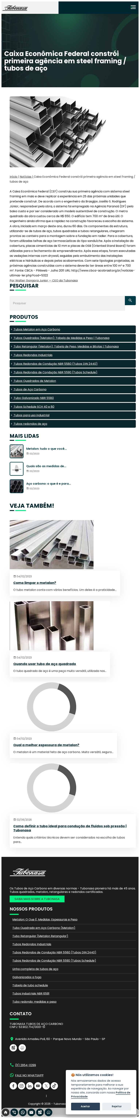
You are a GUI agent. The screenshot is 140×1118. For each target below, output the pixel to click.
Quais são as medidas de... (46, 466)
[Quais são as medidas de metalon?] (16, 468)
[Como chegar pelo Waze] (22, 1047)
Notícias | (27, 177)
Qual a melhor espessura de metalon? (46, 745)
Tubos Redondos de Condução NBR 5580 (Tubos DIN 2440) (54, 952)
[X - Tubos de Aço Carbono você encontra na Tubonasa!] (46, 1085)
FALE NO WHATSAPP (29, 1075)
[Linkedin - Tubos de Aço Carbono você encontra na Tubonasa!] (29, 1085)
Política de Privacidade (29, 1096)
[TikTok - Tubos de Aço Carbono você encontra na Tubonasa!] (54, 1085)
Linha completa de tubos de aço (35, 969)
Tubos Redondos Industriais (31, 944)
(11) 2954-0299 (25, 1065)
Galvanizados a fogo (26, 977)
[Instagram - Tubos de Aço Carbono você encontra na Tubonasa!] (21, 1085)
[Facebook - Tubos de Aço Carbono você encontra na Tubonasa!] (13, 1085)
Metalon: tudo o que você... (46, 449)
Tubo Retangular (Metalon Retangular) (40, 936)
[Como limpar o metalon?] (65, 545)
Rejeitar (117, 1106)
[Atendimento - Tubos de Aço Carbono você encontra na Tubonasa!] (31, 1112)
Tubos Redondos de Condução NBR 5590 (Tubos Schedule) (54, 961)
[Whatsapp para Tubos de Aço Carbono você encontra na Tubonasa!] (23, 1112)
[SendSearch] (130, 300)
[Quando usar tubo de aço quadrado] (60, 626)
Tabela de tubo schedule (30, 985)
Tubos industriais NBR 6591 (30, 993)
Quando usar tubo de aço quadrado (44, 664)
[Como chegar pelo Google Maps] (13, 1047)
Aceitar (85, 1106)
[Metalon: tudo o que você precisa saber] (16, 451)
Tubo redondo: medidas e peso (34, 1002)
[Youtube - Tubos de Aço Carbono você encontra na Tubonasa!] (38, 1085)
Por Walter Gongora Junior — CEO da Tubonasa (44, 280)
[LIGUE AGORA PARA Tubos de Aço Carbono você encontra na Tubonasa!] (14, 1112)
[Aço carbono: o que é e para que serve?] (16, 486)
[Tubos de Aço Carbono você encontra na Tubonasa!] (15, 8)
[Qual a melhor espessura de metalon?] (63, 707)
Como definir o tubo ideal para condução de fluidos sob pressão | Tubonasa (70, 828)
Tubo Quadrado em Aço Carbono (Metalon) (43, 928)
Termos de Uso (58, 1096)
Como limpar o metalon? (34, 582)
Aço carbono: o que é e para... (48, 484)
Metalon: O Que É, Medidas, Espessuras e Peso (44, 919)
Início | (14, 177)
